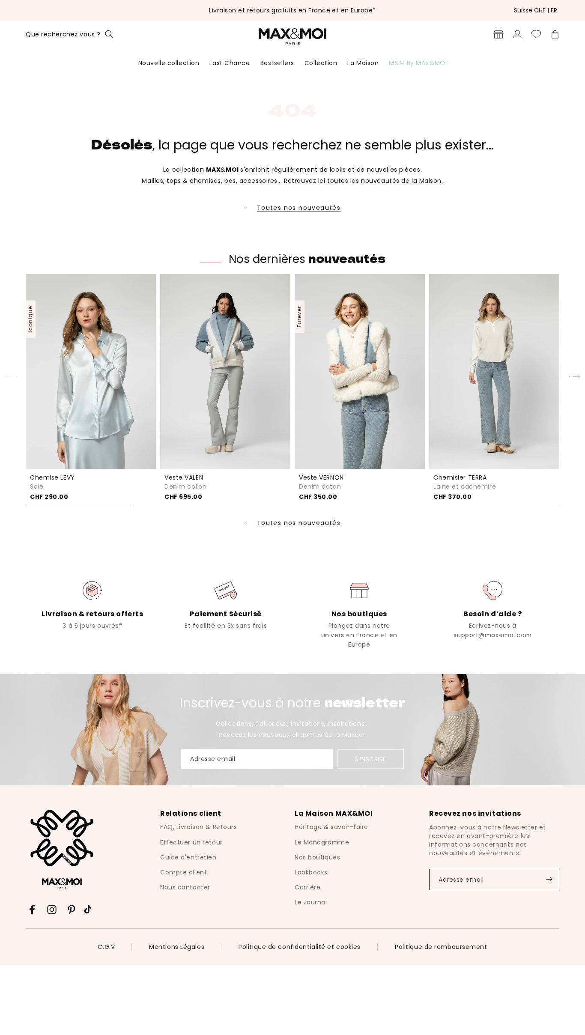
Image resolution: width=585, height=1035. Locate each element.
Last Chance (229, 63)
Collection (320, 63)
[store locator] (498, 34)
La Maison (363, 63)
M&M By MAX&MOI (418, 63)
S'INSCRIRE (370, 759)
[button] (69, 34)
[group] (92, 604)
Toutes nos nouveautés (298, 207)
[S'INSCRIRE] (549, 879)
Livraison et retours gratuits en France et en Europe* (292, 10)
